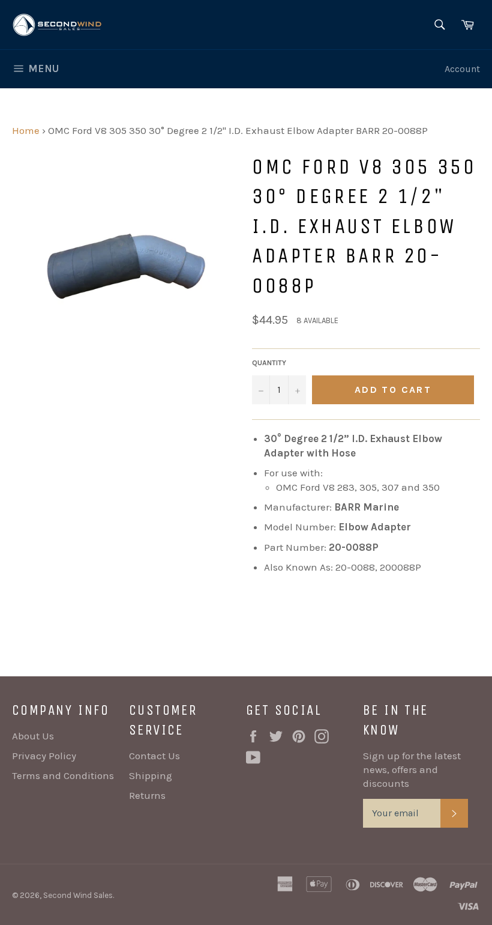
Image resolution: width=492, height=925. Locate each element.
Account (462, 68)
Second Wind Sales (78, 895)
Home (26, 130)
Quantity (269, 363)
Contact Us (154, 756)
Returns (147, 795)
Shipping (150, 775)
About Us (33, 736)
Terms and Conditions (63, 775)
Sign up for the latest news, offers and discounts (412, 770)
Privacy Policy (44, 756)
